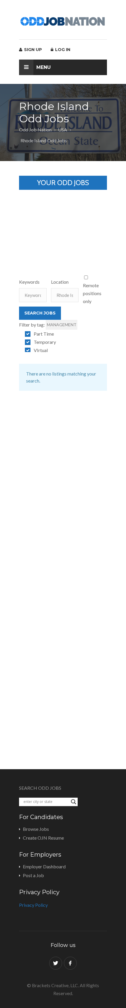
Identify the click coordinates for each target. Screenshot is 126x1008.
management (61, 324)
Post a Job (33, 875)
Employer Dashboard (44, 866)
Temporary (45, 342)
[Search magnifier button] (73, 802)
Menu (43, 67)
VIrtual (41, 350)
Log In (62, 49)
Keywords (29, 282)
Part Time (44, 333)
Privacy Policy (33, 905)
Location (60, 282)
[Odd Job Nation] (63, 21)
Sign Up (32, 49)
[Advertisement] (63, 226)
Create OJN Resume (43, 837)
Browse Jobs (36, 829)
